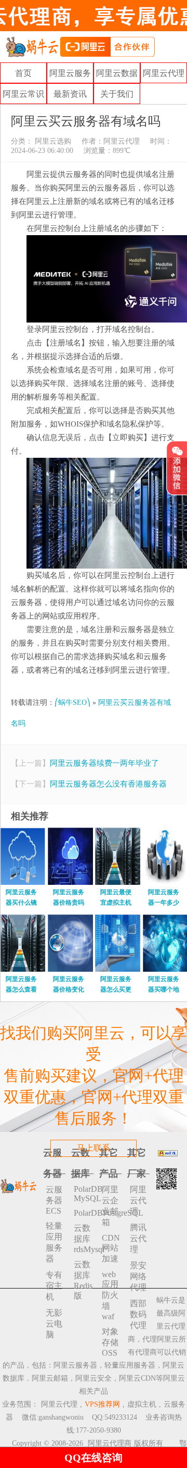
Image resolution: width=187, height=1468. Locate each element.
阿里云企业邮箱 (110, 1206)
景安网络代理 (138, 1276)
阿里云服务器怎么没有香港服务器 (108, 784)
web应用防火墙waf (110, 1295)
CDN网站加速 (111, 1248)
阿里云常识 (23, 93)
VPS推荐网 (102, 1404)
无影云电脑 (54, 1323)
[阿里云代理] (80, 46)
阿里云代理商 (109, 1443)
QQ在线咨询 (93, 1457)
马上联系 (93, 1147)
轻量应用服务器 (54, 1242)
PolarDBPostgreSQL (84, 1212)
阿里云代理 (163, 73)
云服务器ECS (54, 1200)
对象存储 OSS (110, 1342)
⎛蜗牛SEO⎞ (72, 702)
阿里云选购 (52, 141)
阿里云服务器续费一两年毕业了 (104, 763)
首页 (23, 73)
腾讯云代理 (138, 1238)
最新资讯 (70, 93)
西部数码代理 (138, 1314)
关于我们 (116, 93)
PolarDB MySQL (84, 1193)
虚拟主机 (141, 1404)
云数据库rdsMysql (84, 1239)
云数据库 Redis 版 (83, 1280)
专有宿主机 (54, 1285)
